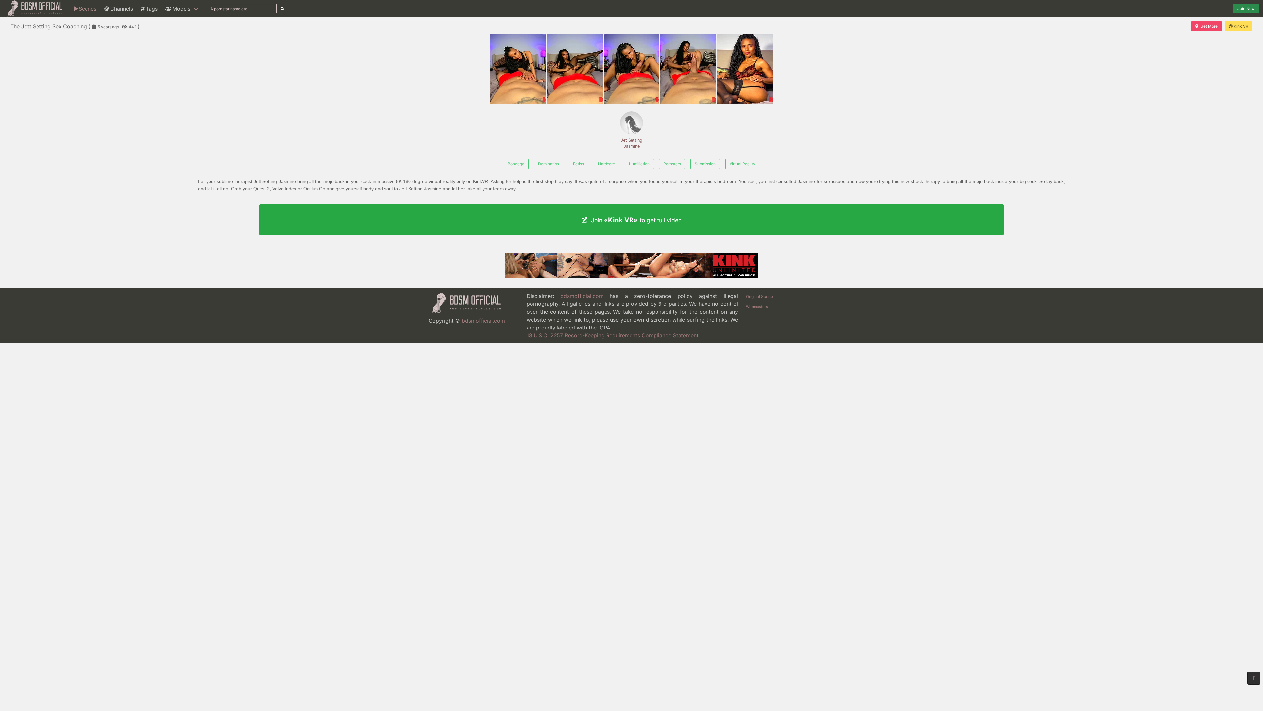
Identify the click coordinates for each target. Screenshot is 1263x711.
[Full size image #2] (631, 69)
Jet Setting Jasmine (631, 143)
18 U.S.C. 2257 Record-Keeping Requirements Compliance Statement (613, 335)
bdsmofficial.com (483, 320)
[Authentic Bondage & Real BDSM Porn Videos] (631, 276)
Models (181, 8)
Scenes (87, 8)
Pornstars (672, 163)
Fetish (578, 163)
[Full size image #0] (518, 69)
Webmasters (757, 306)
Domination (548, 163)
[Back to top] (1253, 678)
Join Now (1246, 8)
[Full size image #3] (688, 69)
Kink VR (1241, 26)
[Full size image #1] (575, 69)
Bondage (516, 163)
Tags (152, 8)
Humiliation (639, 163)
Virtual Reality (742, 163)
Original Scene (759, 296)
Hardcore (606, 163)
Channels (121, 8)
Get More (1209, 26)
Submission (705, 163)
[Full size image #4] (745, 69)
